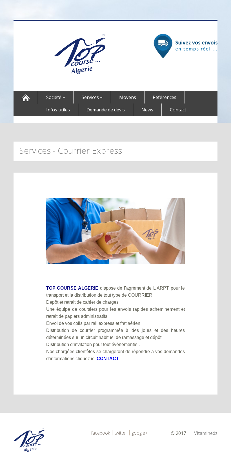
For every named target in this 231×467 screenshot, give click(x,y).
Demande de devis (105, 110)
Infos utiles (58, 110)
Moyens (127, 97)
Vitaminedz (205, 433)
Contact (178, 110)
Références (164, 97)
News (147, 110)
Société (54, 97)
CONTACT (108, 358)
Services (91, 97)
